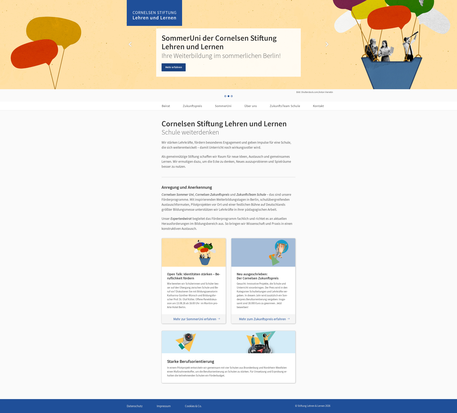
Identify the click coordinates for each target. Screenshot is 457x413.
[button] (225, 96)
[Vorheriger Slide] (130, 44)
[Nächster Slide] (326, 44)
